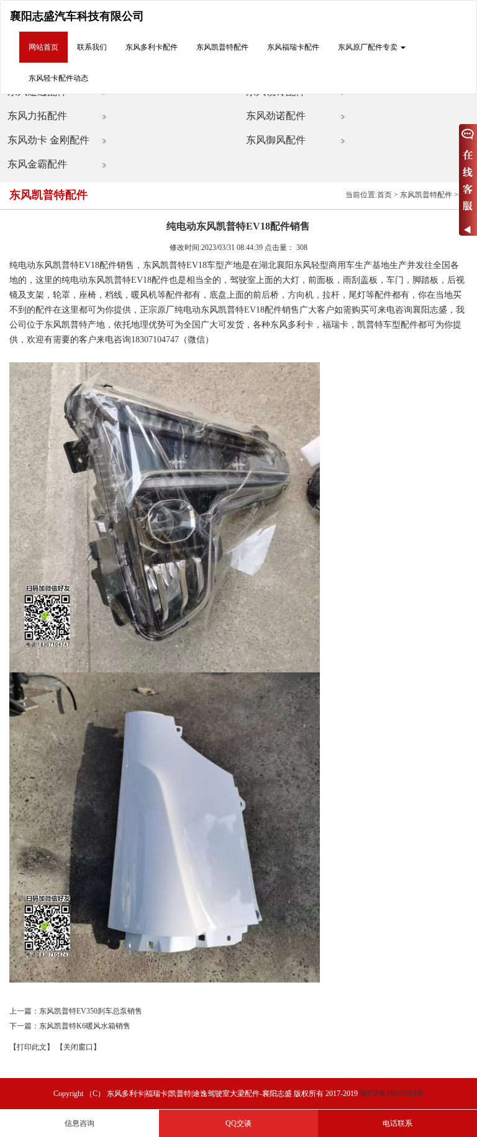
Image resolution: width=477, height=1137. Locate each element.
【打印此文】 (31, 1047)
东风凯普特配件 (222, 47)
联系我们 (92, 47)
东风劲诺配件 (276, 115)
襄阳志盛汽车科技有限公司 (77, 16)
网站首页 (43, 47)
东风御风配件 (276, 140)
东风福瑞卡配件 (293, 47)
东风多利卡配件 (151, 47)
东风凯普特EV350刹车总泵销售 (90, 1011)
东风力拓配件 (37, 115)
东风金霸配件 (37, 164)
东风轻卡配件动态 (58, 78)
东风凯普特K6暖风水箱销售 (84, 1026)
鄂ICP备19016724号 (392, 1093)
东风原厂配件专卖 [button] (368, 47)
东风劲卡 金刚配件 (48, 140)
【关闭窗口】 (78, 1047)
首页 (384, 194)
